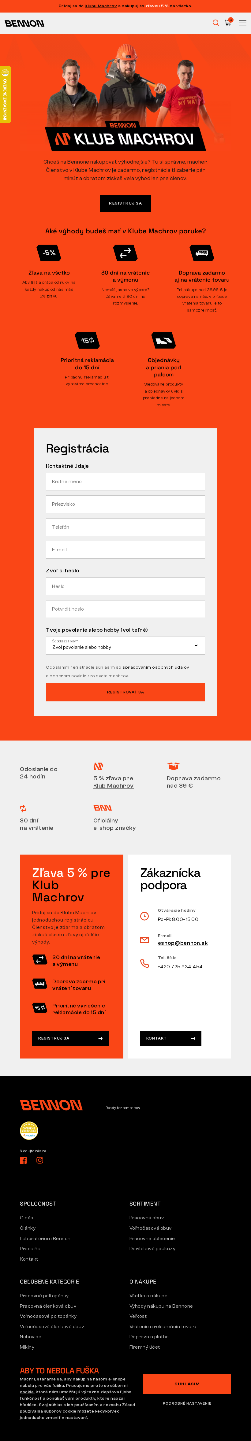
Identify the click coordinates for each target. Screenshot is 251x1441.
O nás (26, 1218)
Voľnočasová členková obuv (52, 1326)
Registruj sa (125, 203)
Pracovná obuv (146, 1218)
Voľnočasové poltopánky (48, 1316)
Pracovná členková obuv (48, 1306)
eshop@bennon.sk (183, 943)
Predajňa (30, 1248)
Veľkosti (138, 1316)
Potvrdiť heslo (68, 609)
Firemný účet (144, 1347)
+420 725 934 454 (180, 967)
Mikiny (27, 1347)
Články (28, 1228)
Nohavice (30, 1336)
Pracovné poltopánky (44, 1296)
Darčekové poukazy (152, 1248)
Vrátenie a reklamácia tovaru (163, 1326)
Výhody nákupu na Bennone (161, 1306)
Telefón (61, 527)
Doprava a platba (149, 1336)
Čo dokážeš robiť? (65, 641)
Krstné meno (67, 481)
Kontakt (156, 1038)
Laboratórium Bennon (45, 1238)
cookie (27, 1392)
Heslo (59, 586)
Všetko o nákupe (148, 1296)
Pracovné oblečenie (152, 1238)
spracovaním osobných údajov (155, 667)
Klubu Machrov (101, 6)
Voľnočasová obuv (150, 1228)
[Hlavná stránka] (24, 23)
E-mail (60, 549)
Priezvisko (64, 504)
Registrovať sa (125, 692)
